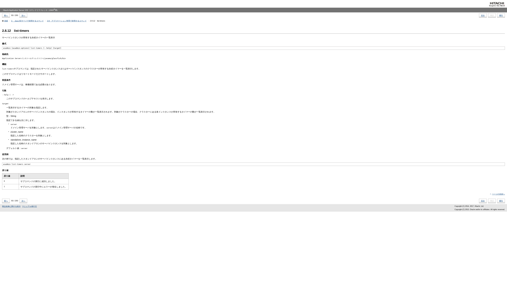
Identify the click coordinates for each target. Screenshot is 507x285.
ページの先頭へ (498, 194)
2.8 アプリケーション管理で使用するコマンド (67, 21)
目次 (483, 15)
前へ (6, 15)
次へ (23, 15)
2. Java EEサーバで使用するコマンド (27, 21)
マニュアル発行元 (29, 206)
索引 (501, 15)
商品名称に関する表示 (11, 206)
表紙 (6, 21)
